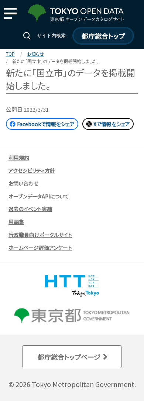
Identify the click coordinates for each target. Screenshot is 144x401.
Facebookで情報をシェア (46, 124)
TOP (10, 54)
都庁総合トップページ (69, 357)
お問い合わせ (23, 183)
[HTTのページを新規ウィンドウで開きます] (72, 294)
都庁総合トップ (103, 36)
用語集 (16, 221)
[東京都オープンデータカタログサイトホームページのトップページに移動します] (76, 20)
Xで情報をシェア (111, 124)
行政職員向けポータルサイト (40, 234)
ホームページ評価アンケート (40, 247)
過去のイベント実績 (30, 208)
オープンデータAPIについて (38, 196)
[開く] (10, 13)
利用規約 (18, 157)
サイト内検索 (51, 35)
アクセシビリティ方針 (31, 170)
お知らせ (35, 54)
